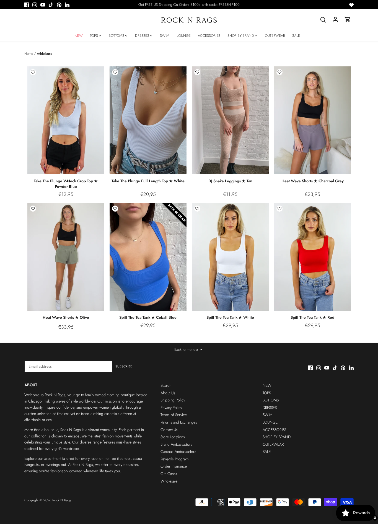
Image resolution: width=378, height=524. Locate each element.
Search (165, 385)
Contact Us (169, 429)
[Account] (335, 19)
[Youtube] (42, 4)
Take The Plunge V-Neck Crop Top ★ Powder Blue (66, 183)
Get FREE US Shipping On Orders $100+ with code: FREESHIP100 (189, 4)
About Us (167, 393)
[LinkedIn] (67, 4)
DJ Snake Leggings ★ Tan (230, 181)
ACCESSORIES (274, 429)
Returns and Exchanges (178, 422)
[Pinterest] (59, 4)
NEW (267, 385)
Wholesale (168, 481)
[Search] (323, 19)
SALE (267, 451)
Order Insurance (173, 466)
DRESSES (270, 407)
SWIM (267, 414)
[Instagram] (34, 4)
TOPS (267, 393)
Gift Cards (168, 473)
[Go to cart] (347, 19)
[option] (65, 120)
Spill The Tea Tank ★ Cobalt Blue (148, 317)
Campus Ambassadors (178, 451)
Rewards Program (174, 459)
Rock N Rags (61, 500)
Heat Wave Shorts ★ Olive (66, 317)
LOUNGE (270, 422)
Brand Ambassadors (176, 444)
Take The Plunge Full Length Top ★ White (148, 181)
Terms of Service (173, 414)
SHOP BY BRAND (277, 437)
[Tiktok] (50, 4)
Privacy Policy (171, 407)
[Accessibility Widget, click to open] (375, 518)
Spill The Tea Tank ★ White (230, 317)
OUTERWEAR (273, 444)
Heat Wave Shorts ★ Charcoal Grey (312, 181)
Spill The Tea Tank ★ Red (312, 317)
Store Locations (172, 437)
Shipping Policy (172, 400)
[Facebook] (26, 4)
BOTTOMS (271, 400)
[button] (33, 72)
